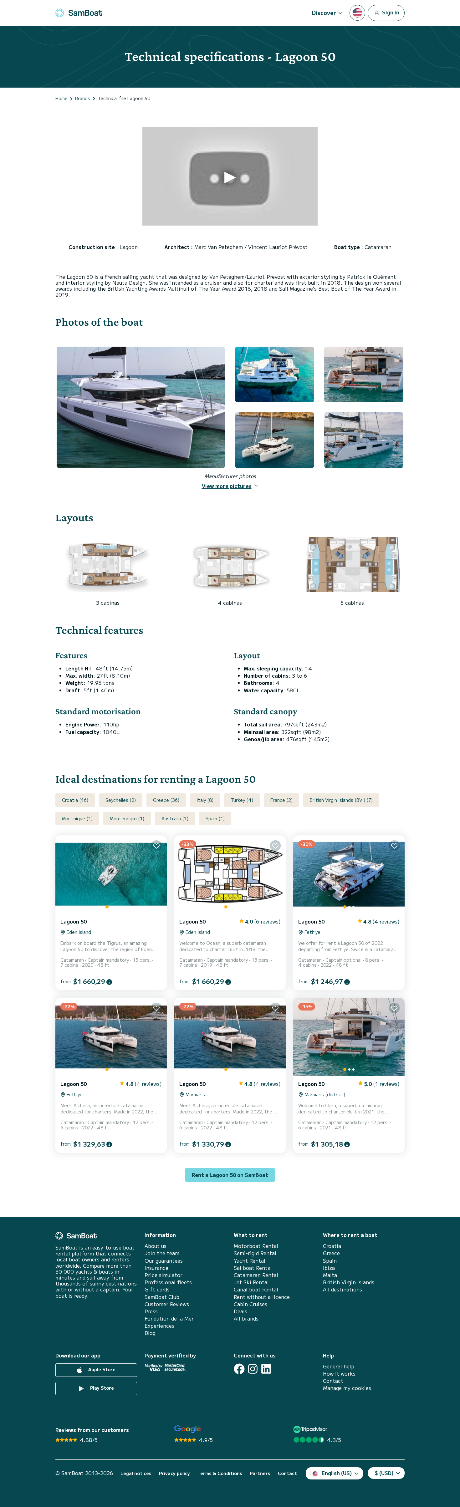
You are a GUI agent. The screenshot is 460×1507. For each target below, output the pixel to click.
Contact (333, 1381)
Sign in (390, 12)
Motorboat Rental (256, 1246)
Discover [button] (324, 12)
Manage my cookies (347, 1388)
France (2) (281, 800)
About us (155, 1246)
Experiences (159, 1326)
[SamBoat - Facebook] (239, 1368)
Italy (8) (205, 800)
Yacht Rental (249, 1261)
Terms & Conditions (219, 1473)
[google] (187, 1429)
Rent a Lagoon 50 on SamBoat (230, 1175)
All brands (246, 1318)
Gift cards (157, 1289)
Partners (260, 1473)
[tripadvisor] (311, 1429)
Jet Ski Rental (251, 1282)
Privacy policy (174, 1473)
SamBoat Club (162, 1297)
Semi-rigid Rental (255, 1253)
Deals (240, 1311)
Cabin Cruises (250, 1304)
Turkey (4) (242, 800)
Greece (331, 1253)
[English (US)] (357, 13)
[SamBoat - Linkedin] (266, 1368)
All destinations (342, 1289)
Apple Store (101, 1369)
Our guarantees (164, 1261)
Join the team (162, 1253)
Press (151, 1311)
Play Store (101, 1388)
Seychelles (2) (120, 800)
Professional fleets (168, 1282)
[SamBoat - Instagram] (252, 1368)
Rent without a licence (262, 1297)
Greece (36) (166, 800)
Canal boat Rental (256, 1289)
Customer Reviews (167, 1304)
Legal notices (135, 1473)
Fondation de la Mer (169, 1318)
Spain (330, 1261)
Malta (330, 1275)
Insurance (156, 1268)
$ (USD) (384, 1473)
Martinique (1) (77, 818)
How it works (339, 1374)
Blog (150, 1333)
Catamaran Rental (256, 1275)
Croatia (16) (75, 800)
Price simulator (163, 1275)
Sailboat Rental (253, 1268)
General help (338, 1366)
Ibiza (329, 1268)
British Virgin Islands (348, 1282)
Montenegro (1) (127, 818)
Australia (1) (174, 818)
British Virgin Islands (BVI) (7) (341, 800)
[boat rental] (78, 13)
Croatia (332, 1246)
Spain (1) (215, 818)
